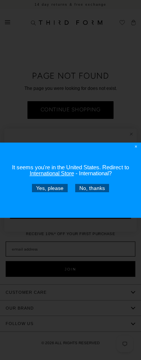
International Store (52, 173)
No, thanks (92, 188)
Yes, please (50, 188)
